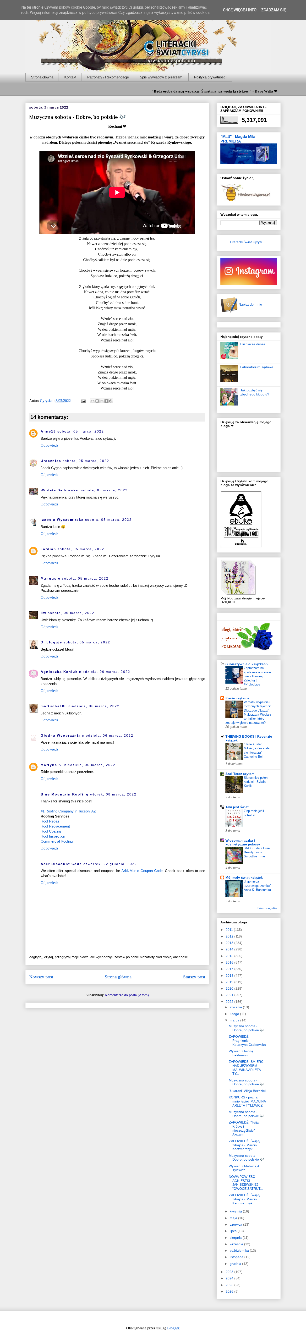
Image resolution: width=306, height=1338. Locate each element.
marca (235, 1020)
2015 (230, 956)
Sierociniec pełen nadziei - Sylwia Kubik (256, 782)
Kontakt (70, 77)
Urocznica (51, 461)
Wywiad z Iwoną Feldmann (241, 1053)
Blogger (173, 1328)
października (240, 1250)
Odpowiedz (49, 445)
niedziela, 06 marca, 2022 (104, 672)
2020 (230, 988)
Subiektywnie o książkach (246, 664)
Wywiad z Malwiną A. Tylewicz (244, 1168)
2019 (230, 982)
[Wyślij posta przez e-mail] (83, 401)
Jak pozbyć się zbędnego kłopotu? (254, 392)
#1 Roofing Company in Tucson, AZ (68, 811)
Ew (43, 613)
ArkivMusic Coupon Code (142, 871)
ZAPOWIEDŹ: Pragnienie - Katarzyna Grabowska (247, 1041)
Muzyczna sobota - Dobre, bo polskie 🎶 (246, 1028)
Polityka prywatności (210, 77)
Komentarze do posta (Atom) (127, 995)
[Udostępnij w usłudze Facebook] (106, 401)
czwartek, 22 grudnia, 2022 (110, 864)
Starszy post (194, 976)
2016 (230, 962)
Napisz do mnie (250, 304)
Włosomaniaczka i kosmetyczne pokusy (242, 842)
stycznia (236, 1007)
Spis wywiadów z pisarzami (161, 77)
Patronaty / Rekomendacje (108, 77)
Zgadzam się (273, 10)
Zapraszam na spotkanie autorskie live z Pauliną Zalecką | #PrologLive (257, 676)
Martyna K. (52, 765)
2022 (230, 1002)
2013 (230, 943)
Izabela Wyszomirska (62, 519)
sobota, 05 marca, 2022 (80, 431)
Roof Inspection (53, 836)
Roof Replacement (55, 826)
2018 (230, 975)
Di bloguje (51, 642)
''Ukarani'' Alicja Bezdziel (247, 1091)
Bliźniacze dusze (252, 344)
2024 (230, 1278)
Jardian (48, 549)
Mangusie (50, 578)
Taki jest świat (237, 807)
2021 (230, 995)
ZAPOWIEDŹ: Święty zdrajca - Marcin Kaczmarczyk (244, 1145)
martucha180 (54, 706)
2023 (230, 1272)
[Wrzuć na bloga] (97, 401)
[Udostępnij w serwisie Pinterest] (110, 401)
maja (234, 1218)
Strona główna (42, 77)
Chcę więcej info (240, 10)
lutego (235, 1014)
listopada (237, 1257)
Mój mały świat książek (244, 877)
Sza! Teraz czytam (239, 774)
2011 (230, 930)
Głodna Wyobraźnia (61, 735)
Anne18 (48, 431)
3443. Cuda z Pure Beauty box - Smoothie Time (257, 852)
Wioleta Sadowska (60, 490)
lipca (234, 1231)
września (237, 1244)
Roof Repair (50, 821)
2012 (230, 936)
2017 (230, 969)
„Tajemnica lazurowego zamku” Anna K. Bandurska (257, 886)
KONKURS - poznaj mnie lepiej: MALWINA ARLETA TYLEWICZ (247, 1101)
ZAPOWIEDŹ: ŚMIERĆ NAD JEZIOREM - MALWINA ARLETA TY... (246, 1067)
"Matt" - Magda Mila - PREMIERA (238, 138)
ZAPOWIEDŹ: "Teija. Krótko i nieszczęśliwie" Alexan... (244, 1128)
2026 (230, 1291)
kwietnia (236, 1211)
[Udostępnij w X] (101, 401)
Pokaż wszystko (267, 908)
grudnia (236, 1264)
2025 (230, 1285)
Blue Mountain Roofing (65, 794)
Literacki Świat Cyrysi (246, 242)
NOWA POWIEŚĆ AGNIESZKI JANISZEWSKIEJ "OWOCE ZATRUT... (246, 1182)
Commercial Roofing (57, 841)
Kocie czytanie (237, 698)
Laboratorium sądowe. (257, 367)
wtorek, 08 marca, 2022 (113, 794)
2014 (230, 949)
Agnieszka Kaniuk (59, 672)
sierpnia (236, 1237)
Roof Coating (51, 831)
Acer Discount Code (61, 864)
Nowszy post (41, 976)
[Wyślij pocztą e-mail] (92, 401)
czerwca (236, 1224)
